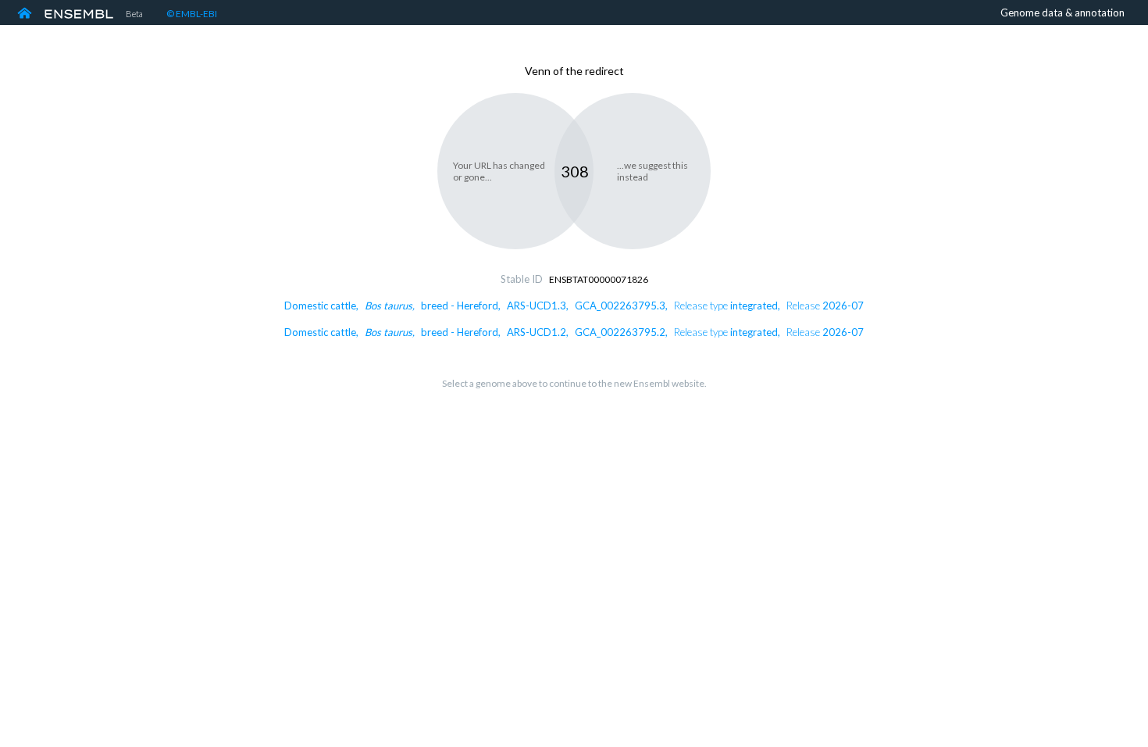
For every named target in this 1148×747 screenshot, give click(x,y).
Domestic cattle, (574, 305)
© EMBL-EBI (191, 14)
